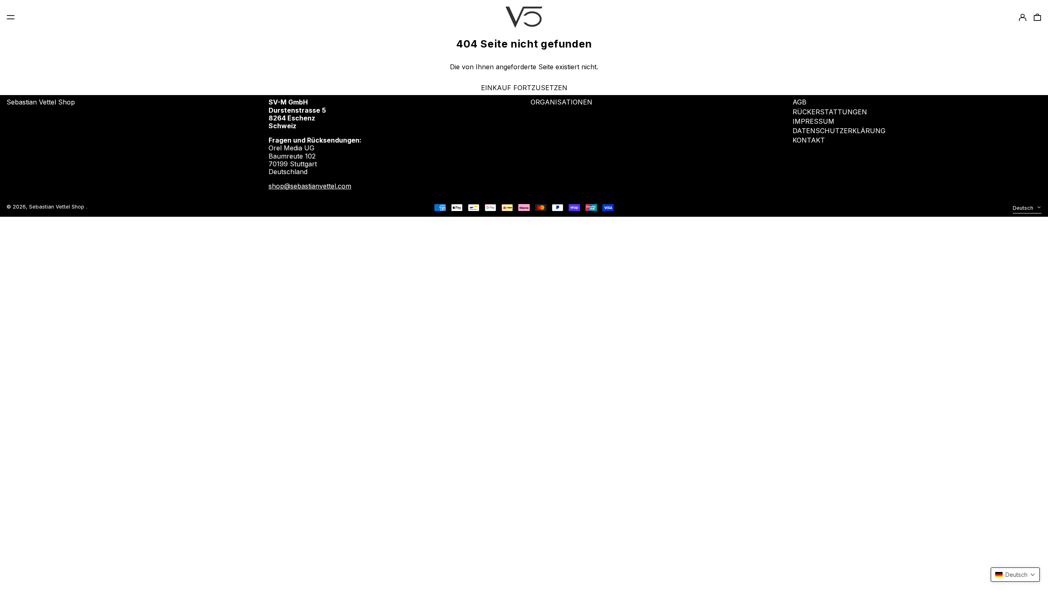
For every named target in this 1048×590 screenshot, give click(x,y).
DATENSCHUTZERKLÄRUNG (839, 131)
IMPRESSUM (813, 121)
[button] (1015, 574)
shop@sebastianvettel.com (310, 186)
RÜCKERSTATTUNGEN (830, 112)
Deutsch (1024, 208)
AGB (799, 102)
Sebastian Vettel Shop (41, 102)
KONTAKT (809, 140)
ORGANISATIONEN (561, 102)
